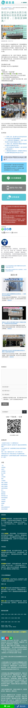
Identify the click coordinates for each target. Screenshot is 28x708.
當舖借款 (3, 501)
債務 (2, 475)
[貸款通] (8, 2)
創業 (2, 478)
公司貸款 (3, 476)
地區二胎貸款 (4, 482)
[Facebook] (5, 229)
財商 (2, 505)
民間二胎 (3, 601)
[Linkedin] (10, 229)
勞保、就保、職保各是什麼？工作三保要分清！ (12, 451)
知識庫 (2, 503)
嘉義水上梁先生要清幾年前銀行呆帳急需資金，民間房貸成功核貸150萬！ (14, 323)
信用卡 (2, 469)
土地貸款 (3, 480)
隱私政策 (9, 632)
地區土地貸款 (4, 486)
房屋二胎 (3, 588)
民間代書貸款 (4, 497)
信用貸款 (3, 471)
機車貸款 (3, 493)
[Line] (2, 229)
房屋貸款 (3, 492)
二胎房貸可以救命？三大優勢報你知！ (10, 443)
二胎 (2, 465)
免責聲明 (4, 632)
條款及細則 (16, 632)
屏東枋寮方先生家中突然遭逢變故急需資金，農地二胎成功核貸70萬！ (14, 351)
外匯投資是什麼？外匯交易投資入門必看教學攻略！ (13, 453)
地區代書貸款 (4, 484)
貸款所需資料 (4, 509)
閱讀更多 (10, 300)
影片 (2, 490)
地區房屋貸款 (4, 488)
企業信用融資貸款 (6, 578)
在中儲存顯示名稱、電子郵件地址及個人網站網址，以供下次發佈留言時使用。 (15, 398)
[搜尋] (24, 411)
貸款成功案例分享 (7, 7)
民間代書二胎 (4, 495)
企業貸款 (3, 467)
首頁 (2, 7)
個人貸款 (3, 473)
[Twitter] (8, 229)
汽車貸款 (3, 499)
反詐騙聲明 (23, 632)
